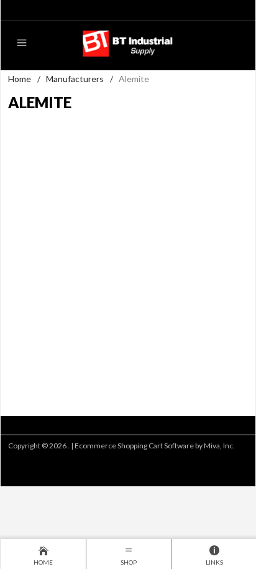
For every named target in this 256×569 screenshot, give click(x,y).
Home (19, 78)
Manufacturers (75, 78)
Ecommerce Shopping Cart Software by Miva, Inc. (155, 445)
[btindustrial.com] (128, 43)
